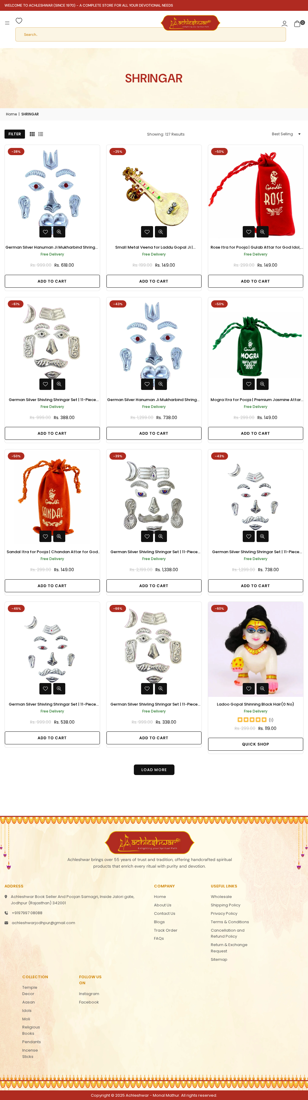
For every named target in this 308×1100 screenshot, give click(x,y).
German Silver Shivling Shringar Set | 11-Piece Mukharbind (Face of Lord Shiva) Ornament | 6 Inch (52, 704)
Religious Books (31, 1030)
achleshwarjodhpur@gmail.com (43, 923)
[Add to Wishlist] (45, 231)
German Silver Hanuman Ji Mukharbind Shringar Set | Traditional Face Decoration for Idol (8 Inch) (154, 400)
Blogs (159, 922)
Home (11, 114)
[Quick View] (59, 231)
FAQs (159, 938)
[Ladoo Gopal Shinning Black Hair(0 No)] (255, 649)
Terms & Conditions (230, 922)
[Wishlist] (19, 23)
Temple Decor (29, 991)
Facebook (89, 1002)
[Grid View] (32, 134)
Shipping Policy (225, 905)
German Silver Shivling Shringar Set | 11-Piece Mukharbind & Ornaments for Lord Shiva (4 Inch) (52, 400)
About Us (162, 905)
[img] (252, 720)
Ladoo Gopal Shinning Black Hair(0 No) (255, 704)
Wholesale (221, 896)
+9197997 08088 (27, 913)
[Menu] (7, 23)
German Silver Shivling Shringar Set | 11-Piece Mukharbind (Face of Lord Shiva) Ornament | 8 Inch (255, 552)
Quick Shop (255, 744)
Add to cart (52, 281)
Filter (14, 134)
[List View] (40, 134)
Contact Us (164, 913)
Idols (27, 1010)
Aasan (28, 1002)
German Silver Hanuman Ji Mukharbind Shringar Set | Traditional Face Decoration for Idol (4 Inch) (52, 247)
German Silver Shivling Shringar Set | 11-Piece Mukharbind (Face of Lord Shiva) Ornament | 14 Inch (153, 552)
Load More (154, 770)
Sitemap (219, 959)
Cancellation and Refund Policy (228, 933)
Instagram (89, 994)
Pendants (31, 1042)
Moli (26, 1019)
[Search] (154, 36)
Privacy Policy (224, 913)
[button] (297, 23)
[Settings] (284, 23)
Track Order (165, 930)
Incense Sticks (30, 1053)
